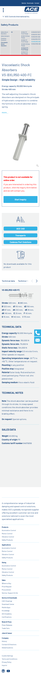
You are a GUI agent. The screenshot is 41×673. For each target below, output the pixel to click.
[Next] (36, 281)
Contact (37, 3)
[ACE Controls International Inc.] (31, 10)
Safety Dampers (5, 36)
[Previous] (32, 281)
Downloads (30, 3)
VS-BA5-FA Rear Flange (25, 44)
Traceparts (20, 235)
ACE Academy (7, 614)
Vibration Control (8, 537)
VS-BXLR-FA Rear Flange (24, 52)
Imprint (4, 665)
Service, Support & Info (10, 593)
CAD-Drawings (7, 601)
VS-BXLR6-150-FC (36, 32)
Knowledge (5, 611)
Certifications (7, 617)
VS (12, 32)
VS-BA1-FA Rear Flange (25, 36)
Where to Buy (6, 583)
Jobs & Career (7, 633)
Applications (6, 545)
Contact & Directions (9, 644)
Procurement (6, 590)
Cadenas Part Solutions (20, 242)
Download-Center (8, 604)
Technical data (8, 281)
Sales (4, 580)
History (4, 641)
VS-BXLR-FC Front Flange (24, 48)
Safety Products (7, 540)
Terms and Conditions (9, 659)
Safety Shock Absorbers (4, 32)
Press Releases (7, 625)
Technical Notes (25, 281)
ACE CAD (20, 228)
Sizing (4, 562)
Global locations (7, 648)
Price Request (7, 587)
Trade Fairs (6, 628)
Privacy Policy (6, 662)
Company (5, 638)
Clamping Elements (3, 39)
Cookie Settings (7, 656)
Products (5, 527)
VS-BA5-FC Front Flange (24, 40)
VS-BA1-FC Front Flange (24, 32)
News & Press (7, 622)
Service (24, 3)
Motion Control (7, 534)
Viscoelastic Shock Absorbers (4, 44)
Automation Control (9, 530)
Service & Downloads (9, 598)
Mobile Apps (6, 607)
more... (5, 112)
